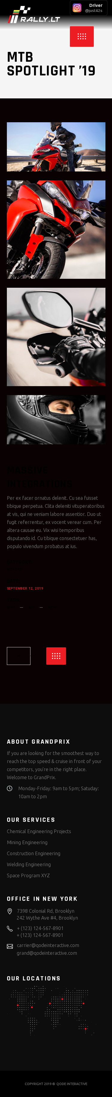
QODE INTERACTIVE (71, 1084)
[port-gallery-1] (56, 419)
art (32, 607)
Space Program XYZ (28, 875)
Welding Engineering (29, 864)
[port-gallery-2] (56, 146)
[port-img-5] (56, 229)
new (52, 607)
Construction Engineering (33, 853)
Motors (14, 569)
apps (11, 607)
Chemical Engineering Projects (39, 831)
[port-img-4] (56, 337)
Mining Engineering (27, 842)
